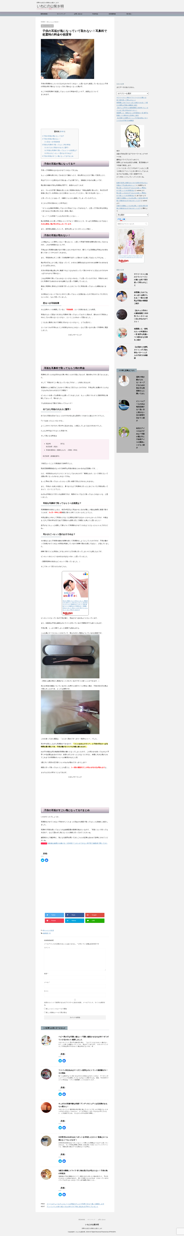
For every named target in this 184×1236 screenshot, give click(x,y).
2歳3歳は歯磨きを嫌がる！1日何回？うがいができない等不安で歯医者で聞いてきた (77, 843)
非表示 (62, 131)
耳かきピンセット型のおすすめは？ (59, 153)
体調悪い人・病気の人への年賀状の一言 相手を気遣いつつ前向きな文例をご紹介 (141, 334)
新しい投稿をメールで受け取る (56, 1012)
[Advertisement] (75, 113)
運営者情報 (44, 14)
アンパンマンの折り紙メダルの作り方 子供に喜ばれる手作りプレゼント (72, 1206)
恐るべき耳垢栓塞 (52, 142)
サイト (46, 991)
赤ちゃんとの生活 (48, 930)
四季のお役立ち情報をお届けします (92, 1228)
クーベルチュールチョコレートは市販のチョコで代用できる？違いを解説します (75, 1204)
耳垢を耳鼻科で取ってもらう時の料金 (56, 145)
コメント (47, 947)
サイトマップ (61, 14)
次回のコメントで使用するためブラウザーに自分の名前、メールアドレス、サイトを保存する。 (74, 1004)
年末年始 (95, 14)
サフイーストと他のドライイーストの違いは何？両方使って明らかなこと (141, 279)
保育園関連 (112, 14)
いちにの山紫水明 (92, 1224)
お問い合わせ (78, 14)
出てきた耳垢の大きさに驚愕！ (57, 147)
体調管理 (45, 933)
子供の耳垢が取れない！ (51, 139)
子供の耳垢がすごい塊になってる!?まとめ (57, 156)
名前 (46, 973)
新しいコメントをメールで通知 (56, 1009)
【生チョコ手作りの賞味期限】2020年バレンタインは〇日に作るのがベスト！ (141, 316)
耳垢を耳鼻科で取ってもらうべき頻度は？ (61, 150)
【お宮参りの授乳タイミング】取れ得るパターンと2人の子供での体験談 (141, 352)
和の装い (129, 14)
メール (47, 982)
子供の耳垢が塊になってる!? (53, 136)
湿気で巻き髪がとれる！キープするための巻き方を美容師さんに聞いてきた (140, 385)
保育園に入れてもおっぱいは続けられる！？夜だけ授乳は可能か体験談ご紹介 (141, 297)
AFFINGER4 (112, 1232)
